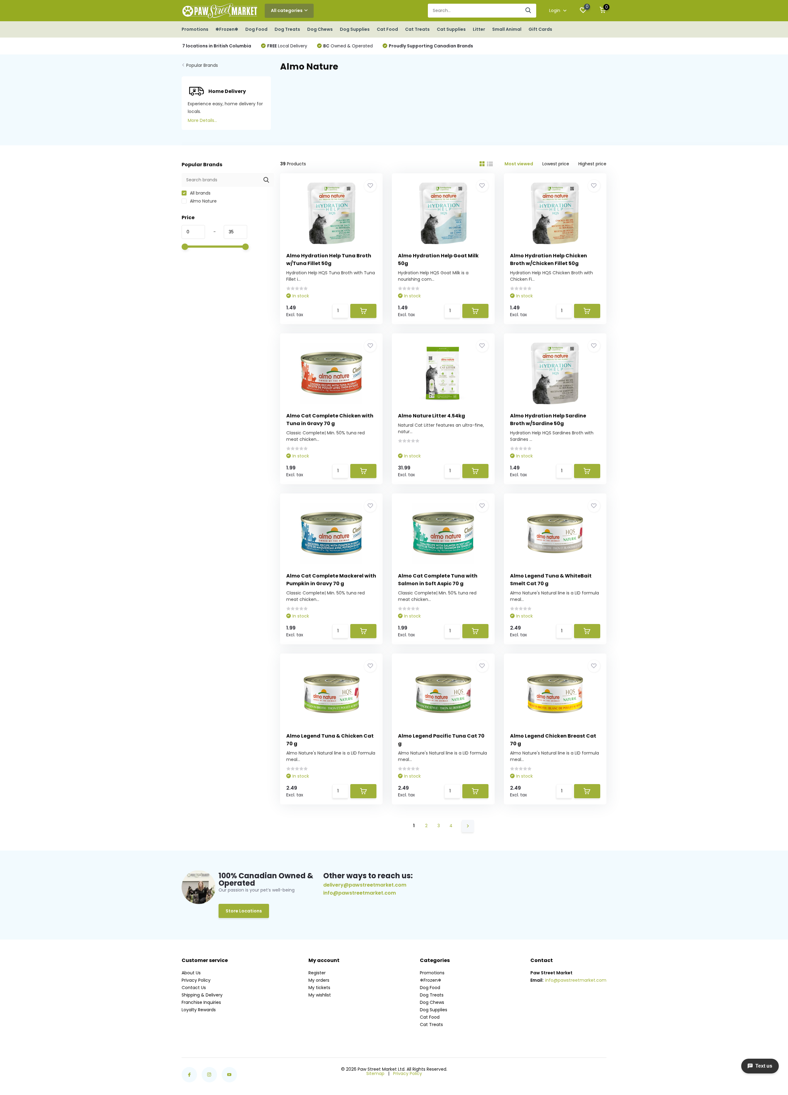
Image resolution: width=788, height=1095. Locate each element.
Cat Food (387, 29)
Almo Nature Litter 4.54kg (431, 415)
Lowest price (555, 164)
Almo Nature (203, 201)
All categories (287, 10)
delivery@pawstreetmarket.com (364, 884)
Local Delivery (287, 46)
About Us (191, 973)
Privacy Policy (196, 980)
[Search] (528, 11)
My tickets (319, 987)
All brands (200, 193)
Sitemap (375, 1073)
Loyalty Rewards (199, 1010)
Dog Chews (320, 29)
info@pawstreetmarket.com (359, 893)
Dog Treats (287, 29)
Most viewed (519, 164)
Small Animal (506, 29)
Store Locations (244, 911)
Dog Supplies (355, 29)
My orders (318, 980)
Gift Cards (540, 29)
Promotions (195, 29)
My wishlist (319, 995)
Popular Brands (202, 65)
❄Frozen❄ (226, 29)
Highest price (592, 164)
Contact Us (194, 987)
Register (317, 973)
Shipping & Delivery (202, 995)
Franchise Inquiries (201, 1002)
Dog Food (256, 29)
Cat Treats (417, 29)
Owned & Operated (348, 46)
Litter (479, 29)
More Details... (202, 120)
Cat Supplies (451, 29)
